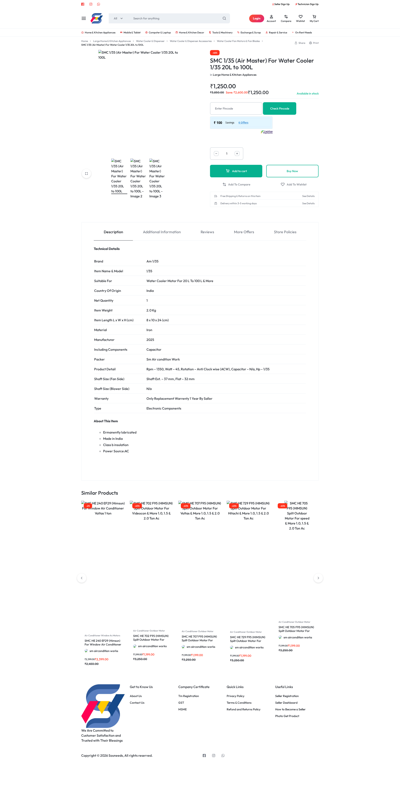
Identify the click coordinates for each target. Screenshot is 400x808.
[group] (103, 522)
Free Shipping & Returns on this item (240, 196)
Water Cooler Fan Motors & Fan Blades (238, 41)
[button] (236, 184)
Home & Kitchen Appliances (100, 32)
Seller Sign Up (282, 4)
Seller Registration (287, 696)
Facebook (83, 4)
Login (256, 18)
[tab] (113, 231)
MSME (182, 709)
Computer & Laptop (160, 32)
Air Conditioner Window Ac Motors (102, 635)
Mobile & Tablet (132, 32)
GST (181, 703)
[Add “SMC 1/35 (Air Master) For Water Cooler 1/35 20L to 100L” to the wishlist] (293, 184)
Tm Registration (188, 696)
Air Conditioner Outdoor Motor (149, 630)
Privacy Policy (235, 696)
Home (84, 41)
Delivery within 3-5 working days (238, 203)
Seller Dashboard (286, 703)
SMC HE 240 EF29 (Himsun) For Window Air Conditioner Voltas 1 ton (103, 644)
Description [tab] (113, 231)
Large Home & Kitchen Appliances (112, 41)
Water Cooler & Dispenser (150, 41)
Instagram (90, 4)
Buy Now (292, 171)
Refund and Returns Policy (243, 709)
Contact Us (137, 703)
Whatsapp (98, 4)
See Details (308, 196)
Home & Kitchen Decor (191, 32)
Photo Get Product (287, 716)
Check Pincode (279, 108)
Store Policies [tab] (285, 231)
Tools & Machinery (222, 32)
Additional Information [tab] (162, 231)
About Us (136, 696)
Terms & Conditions (239, 703)
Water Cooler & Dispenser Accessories (191, 41)
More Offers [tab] (244, 231)
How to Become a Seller (290, 709)
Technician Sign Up (308, 4)
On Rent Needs (303, 32)
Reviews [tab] (207, 231)
